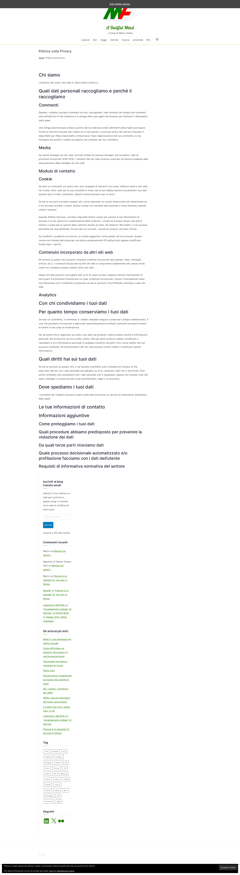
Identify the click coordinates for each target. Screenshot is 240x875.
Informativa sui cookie (65, 871)
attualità (55, 751)
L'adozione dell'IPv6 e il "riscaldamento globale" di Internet (57, 720)
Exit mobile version (120, 4)
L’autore (85, 39)
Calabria (48, 757)
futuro (47, 768)
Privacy (42, 854)
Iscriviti (48, 525)
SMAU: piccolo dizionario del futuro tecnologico (56, 699)
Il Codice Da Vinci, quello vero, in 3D (56, 709)
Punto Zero (49, 670)
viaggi (103, 39)
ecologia (48, 762)
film (148, 39)
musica (125, 39)
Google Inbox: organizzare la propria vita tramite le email (57, 679)
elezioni (57, 762)
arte (46, 751)
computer (58, 757)
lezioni (47, 773)
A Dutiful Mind (120, 27)
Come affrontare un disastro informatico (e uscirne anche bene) (55, 652)
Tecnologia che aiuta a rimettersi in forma (55, 663)
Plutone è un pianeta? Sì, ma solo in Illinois (55, 580)
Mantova (64, 773)
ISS (65, 768)
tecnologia (48, 796)
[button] (228, 867)
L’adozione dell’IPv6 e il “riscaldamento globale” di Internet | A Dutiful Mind (57, 609)
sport (65, 790)
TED (58, 796)
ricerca (57, 785)
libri (95, 39)
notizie (66, 779)
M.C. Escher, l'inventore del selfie (55, 690)
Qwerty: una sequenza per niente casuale (57, 641)
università (138, 39)
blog (64, 751)
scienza (47, 790)
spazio (57, 790)
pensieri (48, 785)
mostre (47, 779)
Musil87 (47, 590)
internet (114, 39)
